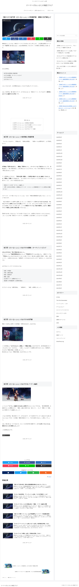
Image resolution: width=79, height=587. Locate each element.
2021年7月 (59, 285)
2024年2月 (59, 185)
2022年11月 (59, 233)
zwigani (60, 95)
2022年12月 (59, 230)
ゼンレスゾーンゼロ (61, 313)
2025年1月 (59, 150)
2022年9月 (59, 240)
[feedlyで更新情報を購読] (33, 472)
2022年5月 (59, 252)
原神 (57, 316)
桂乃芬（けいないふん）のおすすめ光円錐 (23, 126)
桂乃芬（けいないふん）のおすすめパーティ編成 (24, 128)
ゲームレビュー (60, 306)
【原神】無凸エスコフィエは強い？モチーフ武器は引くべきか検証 (66, 51)
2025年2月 (59, 146)
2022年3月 (59, 259)
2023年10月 (59, 198)
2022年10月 (59, 236)
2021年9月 (59, 278)
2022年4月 (59, 256)
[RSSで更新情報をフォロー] (46, 472)
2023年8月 (59, 204)
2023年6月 (59, 211)
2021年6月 (59, 288)
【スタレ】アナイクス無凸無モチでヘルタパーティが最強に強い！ (66, 57)
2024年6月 (59, 172)
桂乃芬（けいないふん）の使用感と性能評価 (23, 122)
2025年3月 (59, 143)
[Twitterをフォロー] (21, 472)
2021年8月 (59, 281)
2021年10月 (59, 275)
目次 (25, 120)
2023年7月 (59, 207)
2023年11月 (59, 195)
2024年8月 (59, 166)
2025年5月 (59, 137)
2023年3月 (59, 220)
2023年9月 (59, 201)
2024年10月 (59, 159)
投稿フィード (59, 335)
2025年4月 (59, 140)
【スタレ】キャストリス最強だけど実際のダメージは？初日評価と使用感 (66, 62)
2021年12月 (59, 269)
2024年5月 (59, 175)
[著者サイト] (8, 472)
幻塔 (57, 323)
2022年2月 (59, 262)
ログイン (58, 331)
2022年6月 (59, 249)
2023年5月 (59, 214)
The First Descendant (61, 300)
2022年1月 (59, 265)
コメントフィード (60, 338)
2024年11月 (59, 156)
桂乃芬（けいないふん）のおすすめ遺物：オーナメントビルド (27, 124)
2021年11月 (59, 272)
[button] (76, 35)
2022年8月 (59, 243)
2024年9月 (59, 163)
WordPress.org (60, 341)
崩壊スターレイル (7, 435)
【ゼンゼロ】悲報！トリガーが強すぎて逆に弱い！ (66, 67)
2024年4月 (59, 179)
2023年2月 (59, 224)
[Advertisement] (27, 107)
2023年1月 (59, 227)
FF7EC (58, 297)
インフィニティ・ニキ (62, 303)
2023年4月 (59, 217)
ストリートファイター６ (62, 310)
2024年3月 (59, 182)
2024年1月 (59, 188)
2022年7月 (59, 246)
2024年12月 (59, 153)
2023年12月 (59, 191)
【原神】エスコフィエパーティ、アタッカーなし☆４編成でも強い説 (66, 46)
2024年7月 (59, 169)
